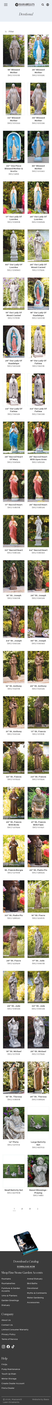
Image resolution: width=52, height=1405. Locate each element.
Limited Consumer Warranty (14, 1330)
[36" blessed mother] (38, 98)
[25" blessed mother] (38, 50)
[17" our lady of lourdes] (14, 197)
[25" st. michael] (38, 1032)
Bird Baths (32, 1283)
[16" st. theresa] (14, 1077)
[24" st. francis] (38, 757)
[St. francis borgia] (14, 851)
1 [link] (14, 1209)
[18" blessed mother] (14, 50)
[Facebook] (8, 1348)
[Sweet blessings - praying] (38, 1171)
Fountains (6, 1279)
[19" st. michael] (14, 1032)
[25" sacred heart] (38, 485)
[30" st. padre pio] (14, 896)
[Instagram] (3, 1348)
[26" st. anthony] (38, 667)
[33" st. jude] (38, 987)
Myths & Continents (37, 1293)
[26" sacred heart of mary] (14, 437)
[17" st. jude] (38, 941)
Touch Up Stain (8, 1374)
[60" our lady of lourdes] (14, 245)
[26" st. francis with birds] (14, 803)
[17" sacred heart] (14, 485)
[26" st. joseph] (38, 576)
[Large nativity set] (38, 1123)
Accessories (33, 1302)
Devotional (32, 1288)
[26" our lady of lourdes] (38, 197)
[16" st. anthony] (14, 667)
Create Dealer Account (12, 1383)
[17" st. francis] (38, 712)
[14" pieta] (14, 1123)
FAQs (4, 1364)
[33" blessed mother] (14, 98)
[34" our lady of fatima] (38, 389)
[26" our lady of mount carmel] (38, 245)
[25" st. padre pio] (38, 851)
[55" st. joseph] (38, 621)
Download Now (26, 1267)
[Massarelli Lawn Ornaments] (25, 4)
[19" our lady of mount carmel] (14, 293)
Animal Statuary (34, 1279)
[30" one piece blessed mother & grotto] (14, 147)
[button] (6, 4)
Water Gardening (35, 1298)
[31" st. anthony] (14, 712)
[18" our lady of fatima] (38, 341)
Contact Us (7, 1325)
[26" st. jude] (14, 987)
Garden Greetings (10, 1300)
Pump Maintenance (10, 1369)
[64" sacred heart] (38, 531)
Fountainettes (8, 1283)
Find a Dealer (7, 1388)
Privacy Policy (8, 1334)
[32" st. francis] (14, 757)
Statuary (5, 1305)
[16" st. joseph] (14, 576)
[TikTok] (13, 1348)
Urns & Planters (9, 1296)
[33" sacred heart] (14, 531)
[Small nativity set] (14, 1171)
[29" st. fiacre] (14, 941)
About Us (6, 1320)
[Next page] (38, 1209)
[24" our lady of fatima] (14, 389)
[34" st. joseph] (14, 621)
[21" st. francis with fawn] (38, 803)
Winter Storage (8, 1379)
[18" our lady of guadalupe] (38, 293)
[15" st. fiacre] (38, 896)
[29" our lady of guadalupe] (14, 341)
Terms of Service (9, 1339)
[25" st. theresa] (38, 1077)
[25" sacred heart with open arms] (38, 437)
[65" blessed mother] (38, 147)
